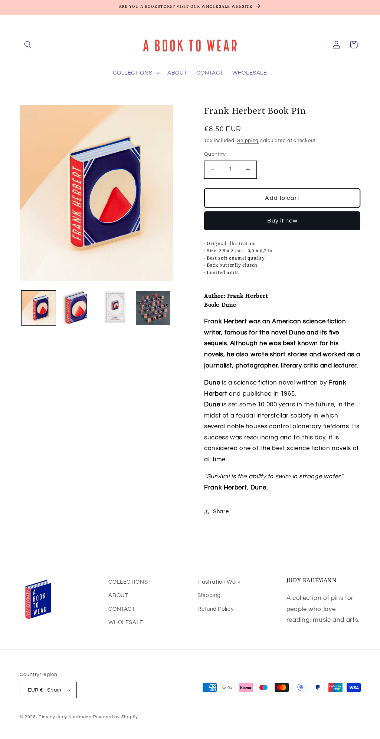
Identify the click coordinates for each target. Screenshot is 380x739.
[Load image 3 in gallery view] (115, 308)
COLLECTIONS (128, 582)
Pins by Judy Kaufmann (66, 717)
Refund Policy (215, 609)
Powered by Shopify (115, 717)
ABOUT (118, 595)
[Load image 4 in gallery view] (153, 308)
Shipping (248, 140)
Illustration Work (219, 582)
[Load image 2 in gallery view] (77, 308)
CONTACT (121, 609)
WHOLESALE (125, 622)
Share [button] (221, 511)
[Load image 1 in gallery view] (39, 308)
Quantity (215, 154)
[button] (28, 44)
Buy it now (282, 221)
